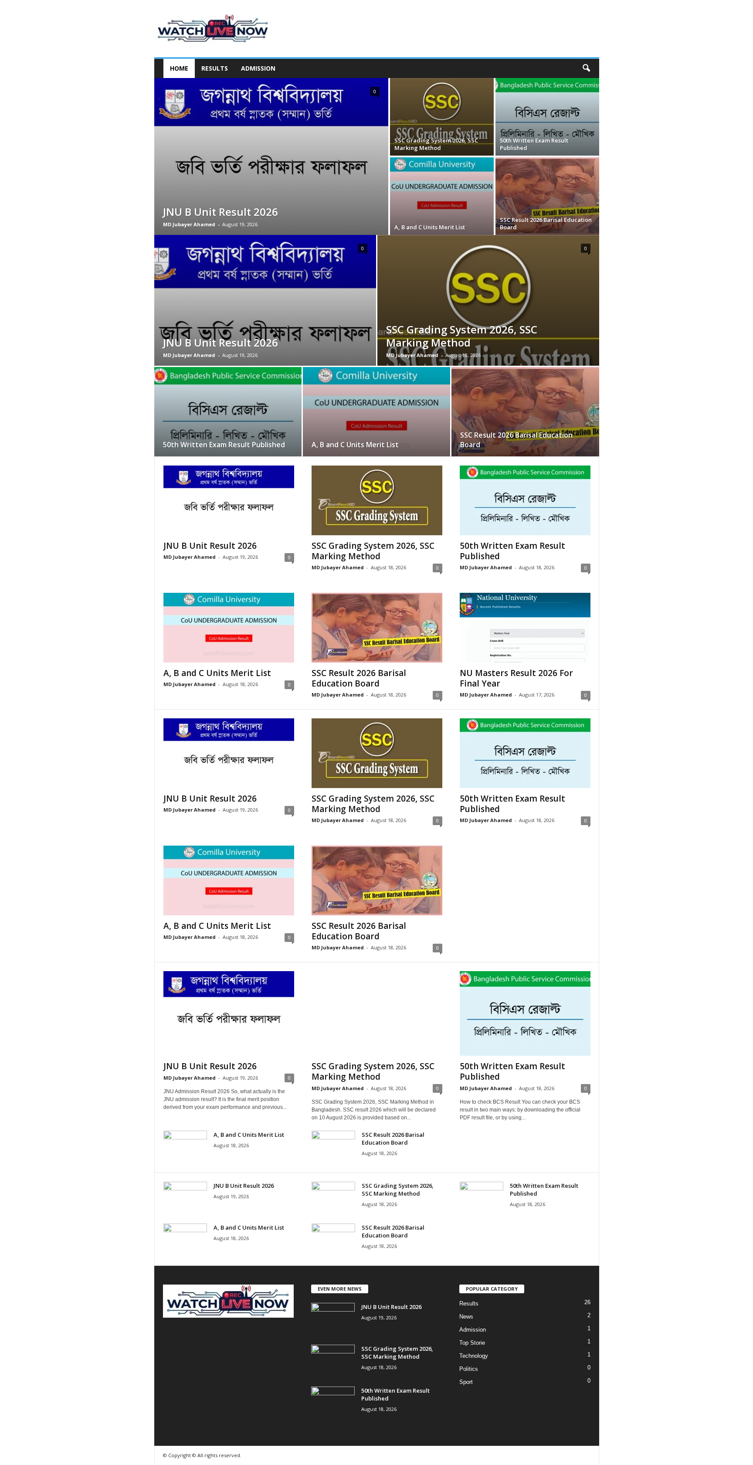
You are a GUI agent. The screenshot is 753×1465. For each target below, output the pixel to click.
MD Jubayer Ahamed (189, 224)
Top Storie (472, 1342)
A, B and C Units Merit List (429, 227)
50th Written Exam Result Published (534, 144)
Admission (258, 68)
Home (179, 68)
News (466, 1316)
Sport (466, 1382)
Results (214, 68)
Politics (468, 1369)
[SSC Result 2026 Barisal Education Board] (547, 196)
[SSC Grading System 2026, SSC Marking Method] (442, 117)
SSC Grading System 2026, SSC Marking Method (436, 144)
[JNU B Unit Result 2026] (271, 156)
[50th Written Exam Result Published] (547, 117)
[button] (586, 68)
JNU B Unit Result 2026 (220, 211)
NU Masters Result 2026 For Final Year (516, 678)
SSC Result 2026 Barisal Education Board (546, 223)
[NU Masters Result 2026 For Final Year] (525, 628)
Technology (473, 1356)
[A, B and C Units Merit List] (442, 196)
